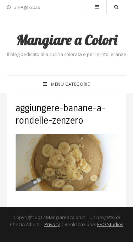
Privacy (52, 224)
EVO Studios (110, 224)
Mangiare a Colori (66, 40)
